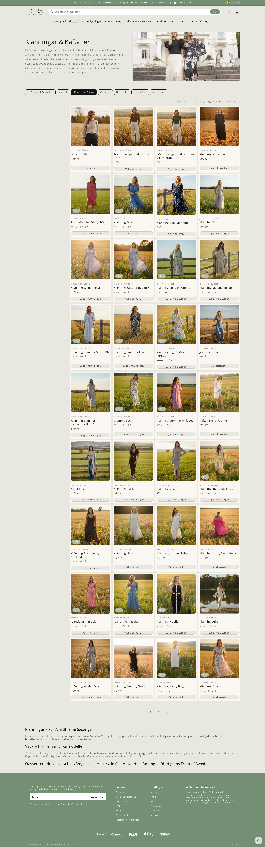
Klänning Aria (209, 621)
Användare (156, 805)
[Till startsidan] (34, 12)
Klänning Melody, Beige (216, 287)
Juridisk (154, 815)
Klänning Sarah (210, 222)
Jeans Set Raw (209, 352)
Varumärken (122, 801)
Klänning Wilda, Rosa (85, 287)
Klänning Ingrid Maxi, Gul (217, 488)
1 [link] (142, 712)
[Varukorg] (236, 12)
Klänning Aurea (124, 488)
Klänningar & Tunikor (83, 92)
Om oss (120, 792)
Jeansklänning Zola (84, 621)
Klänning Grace (210, 686)
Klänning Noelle (168, 621)
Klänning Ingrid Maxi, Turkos (171, 353)
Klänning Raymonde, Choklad (85, 555)
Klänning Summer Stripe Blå (90, 352)
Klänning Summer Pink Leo (175, 420)
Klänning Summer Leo (129, 352)
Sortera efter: (184, 101)
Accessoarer (158, 92)
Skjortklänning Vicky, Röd (88, 222)
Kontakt (155, 792)
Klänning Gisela (124, 222)
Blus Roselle (79, 154)
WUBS (238, 844)
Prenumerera (96, 797)
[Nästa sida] (167, 712)
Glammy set (122, 420)
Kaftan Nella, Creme (213, 420)
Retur (153, 801)
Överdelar (105, 92)
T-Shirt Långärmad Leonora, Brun (133, 156)
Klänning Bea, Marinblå (173, 223)
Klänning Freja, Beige (171, 686)
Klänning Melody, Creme (173, 287)
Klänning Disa (166, 488)
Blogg (118, 810)
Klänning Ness (124, 553)
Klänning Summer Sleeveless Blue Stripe (86, 422)
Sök (215, 11)
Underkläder (140, 92)
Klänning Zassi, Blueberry (131, 287)
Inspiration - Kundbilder (128, 819)
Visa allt (63, 92)
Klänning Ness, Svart (214, 154)
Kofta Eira (77, 488)
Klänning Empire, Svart (129, 686)
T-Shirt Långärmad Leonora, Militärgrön (176, 156)
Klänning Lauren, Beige (172, 553)
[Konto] (228, 12)
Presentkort (122, 815)
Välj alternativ (90, 167)
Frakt (153, 796)
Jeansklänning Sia (126, 621)
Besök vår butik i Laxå (127, 796)
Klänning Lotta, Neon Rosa (218, 553)
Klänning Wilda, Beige (86, 686)
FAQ (118, 805)
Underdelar (122, 92)
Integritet (155, 810)
